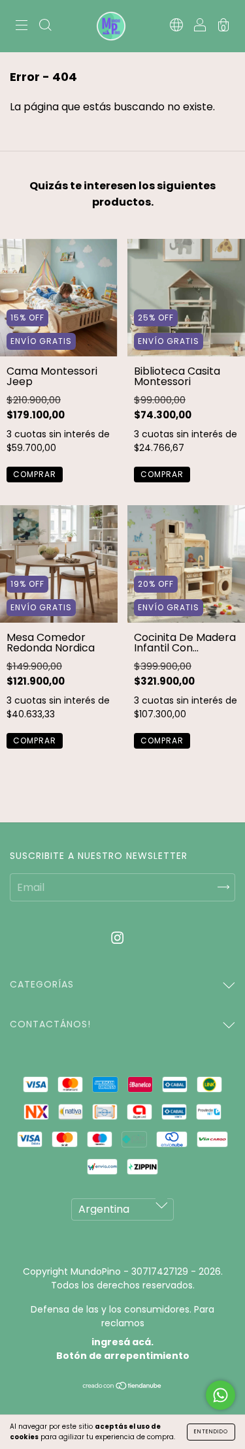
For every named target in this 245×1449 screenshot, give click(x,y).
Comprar (34, 474)
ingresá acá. (122, 1341)
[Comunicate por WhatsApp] (220, 1395)
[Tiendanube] (122, 1386)
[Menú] (21, 26)
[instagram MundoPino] (117, 938)
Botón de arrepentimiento (122, 1355)
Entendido (211, 1431)
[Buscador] (45, 26)
